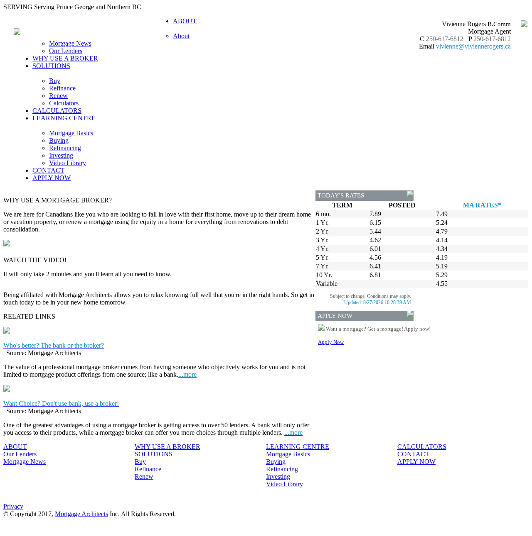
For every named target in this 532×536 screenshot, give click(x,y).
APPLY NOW (51, 177)
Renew (58, 95)
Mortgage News (70, 43)
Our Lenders (65, 50)
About (181, 35)
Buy (54, 80)
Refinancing (65, 147)
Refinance (62, 88)
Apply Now (331, 342)
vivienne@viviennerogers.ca (473, 46)
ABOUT (15, 446)
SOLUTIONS (153, 454)
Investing (61, 155)
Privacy (13, 506)
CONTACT (48, 170)
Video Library (67, 162)
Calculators (64, 103)
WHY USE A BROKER (65, 58)
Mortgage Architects (81, 513)
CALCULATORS (56, 110)
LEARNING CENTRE (297, 446)
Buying (59, 140)
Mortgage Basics (71, 132)
